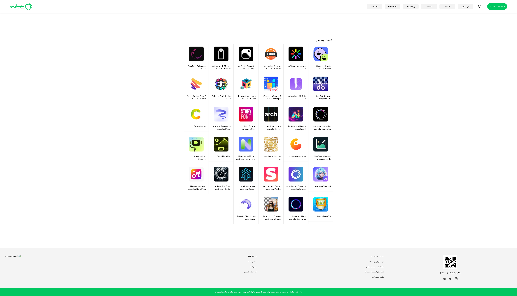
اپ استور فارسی (250, 272)
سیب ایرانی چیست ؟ (376, 261)
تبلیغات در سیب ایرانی (375, 267)
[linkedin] (444, 278)
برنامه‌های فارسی (377, 277)
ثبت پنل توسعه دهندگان (374, 272)
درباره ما (253, 267)
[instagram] (456, 278)
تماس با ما (252, 261)
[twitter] (450, 278)
